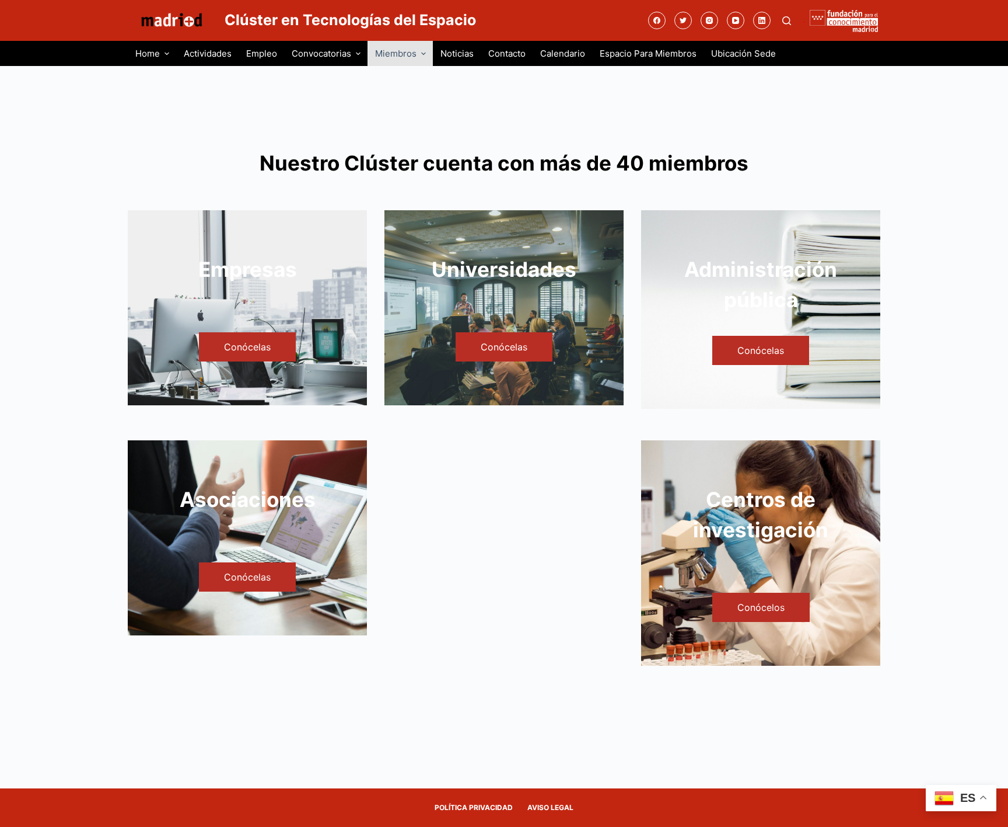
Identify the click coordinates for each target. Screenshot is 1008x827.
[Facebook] (657, 20)
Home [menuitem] (147, 53)
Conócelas (247, 347)
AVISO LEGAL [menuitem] (550, 807)
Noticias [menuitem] (457, 53)
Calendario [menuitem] (562, 53)
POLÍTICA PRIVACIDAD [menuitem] (474, 807)
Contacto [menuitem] (507, 53)
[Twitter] (683, 20)
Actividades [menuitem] (208, 53)
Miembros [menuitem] (395, 53)
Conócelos (761, 607)
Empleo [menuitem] (261, 53)
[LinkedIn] (762, 20)
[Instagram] (709, 20)
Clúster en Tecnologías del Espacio (350, 20)
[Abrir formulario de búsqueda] (786, 20)
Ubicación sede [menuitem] (743, 53)
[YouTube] (735, 20)
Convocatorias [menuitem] (321, 53)
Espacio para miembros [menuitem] (648, 53)
